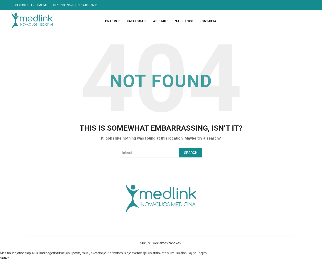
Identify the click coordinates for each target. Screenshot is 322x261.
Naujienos (184, 21)
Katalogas (136, 21)
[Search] (306, 21)
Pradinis (112, 21)
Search (190, 153)
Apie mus (160, 21)
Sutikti (4, 258)
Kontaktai (209, 21)
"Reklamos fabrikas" (167, 243)
